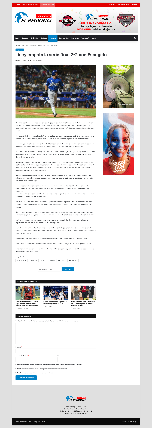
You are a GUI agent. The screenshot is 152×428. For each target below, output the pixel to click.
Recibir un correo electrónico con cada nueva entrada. (35, 373)
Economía (75, 38)
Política (44, 38)
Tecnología (85, 38)
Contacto (134, 4)
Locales (25, 38)
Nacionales (34, 38)
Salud (94, 38)
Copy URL (68, 269)
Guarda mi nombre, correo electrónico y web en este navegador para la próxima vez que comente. (49, 364)
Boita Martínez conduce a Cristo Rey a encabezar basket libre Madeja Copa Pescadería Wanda (27, 303)
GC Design (133, 422)
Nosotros (112, 4)
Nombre (19, 347)
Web (58, 356)
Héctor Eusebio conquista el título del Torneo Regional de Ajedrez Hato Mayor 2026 (83, 303)
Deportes (53, 38)
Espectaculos (64, 38)
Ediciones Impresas (123, 4)
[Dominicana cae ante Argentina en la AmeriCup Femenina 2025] (55, 293)
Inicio (17, 38)
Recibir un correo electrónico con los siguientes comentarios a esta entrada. (42, 369)
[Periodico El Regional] (33, 17)
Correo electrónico (22, 356)
